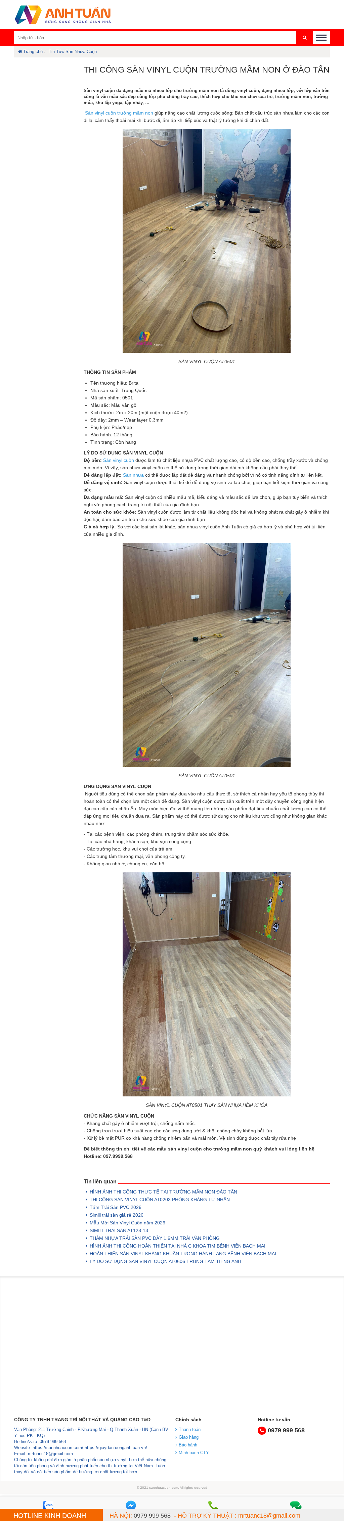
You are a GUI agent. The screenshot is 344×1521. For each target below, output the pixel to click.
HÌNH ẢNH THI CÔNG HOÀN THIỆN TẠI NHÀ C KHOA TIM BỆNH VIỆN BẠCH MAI (177, 1246)
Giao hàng (189, 1437)
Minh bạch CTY (194, 1452)
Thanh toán (190, 1429)
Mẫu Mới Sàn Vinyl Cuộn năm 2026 (127, 1222)
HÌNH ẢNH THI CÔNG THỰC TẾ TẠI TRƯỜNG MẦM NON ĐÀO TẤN (163, 1191)
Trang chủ (33, 51)
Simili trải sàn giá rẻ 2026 (116, 1215)
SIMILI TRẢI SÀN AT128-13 (119, 1230)
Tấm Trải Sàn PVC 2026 (115, 1207)
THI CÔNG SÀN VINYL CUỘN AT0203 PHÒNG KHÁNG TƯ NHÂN (160, 1199)
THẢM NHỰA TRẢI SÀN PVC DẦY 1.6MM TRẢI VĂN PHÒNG (155, 1238)
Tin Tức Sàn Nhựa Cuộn (73, 51)
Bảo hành (188, 1444)
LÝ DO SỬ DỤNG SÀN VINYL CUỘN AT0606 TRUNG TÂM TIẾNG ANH (165, 1261)
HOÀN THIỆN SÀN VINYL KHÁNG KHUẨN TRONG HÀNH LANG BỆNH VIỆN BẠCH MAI (183, 1253)
